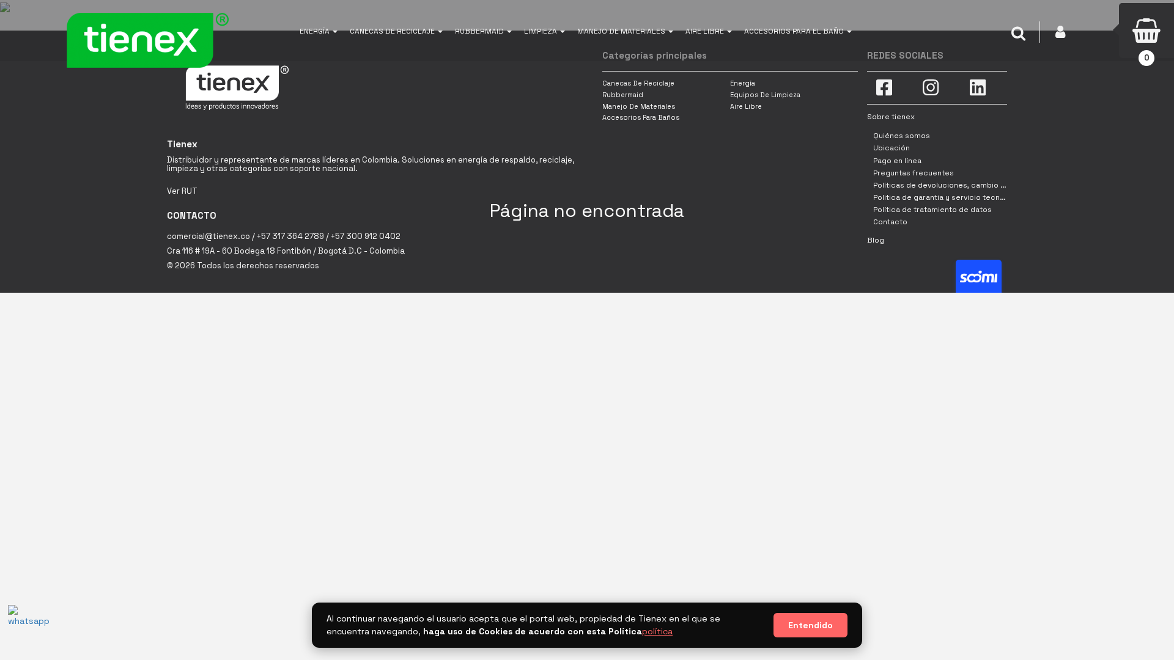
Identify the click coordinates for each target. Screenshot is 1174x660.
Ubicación (891, 148)
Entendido (810, 625)
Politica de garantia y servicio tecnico (942, 197)
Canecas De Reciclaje (638, 83)
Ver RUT (182, 191)
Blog (875, 240)
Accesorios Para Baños (640, 117)
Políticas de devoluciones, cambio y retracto (955, 185)
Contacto (890, 222)
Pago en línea (897, 161)
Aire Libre (746, 106)
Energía (742, 83)
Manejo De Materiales (638, 106)
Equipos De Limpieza (765, 94)
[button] (319, 30)
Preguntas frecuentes (913, 173)
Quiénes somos (901, 136)
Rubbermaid (622, 94)
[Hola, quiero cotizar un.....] (26, 623)
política (657, 631)
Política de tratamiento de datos (932, 210)
